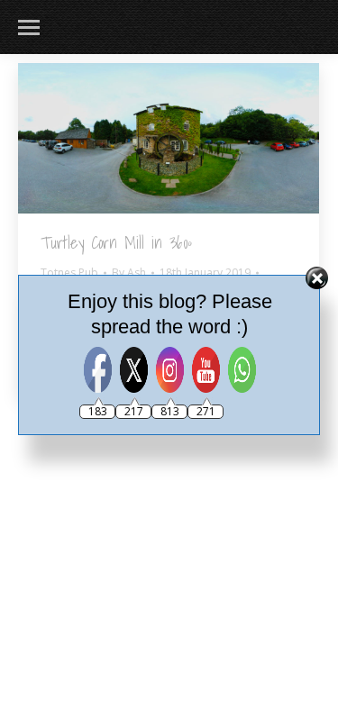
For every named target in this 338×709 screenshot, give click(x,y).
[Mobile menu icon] (29, 27)
